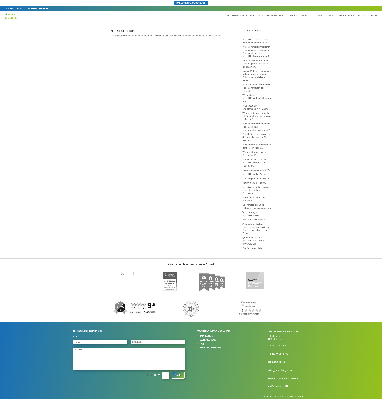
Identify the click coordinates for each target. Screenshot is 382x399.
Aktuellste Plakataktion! (253, 219)
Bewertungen (346, 16)
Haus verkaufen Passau (254, 182)
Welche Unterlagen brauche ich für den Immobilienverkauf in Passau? (256, 116)
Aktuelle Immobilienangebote (243, 16)
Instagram (306, 16)
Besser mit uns (275, 16)
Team (319, 16)
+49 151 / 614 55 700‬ (278, 353)
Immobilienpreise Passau (254, 174)
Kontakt (330, 16)
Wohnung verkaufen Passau (256, 178)
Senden (178, 375)
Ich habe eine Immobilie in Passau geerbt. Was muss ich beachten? (255, 63)
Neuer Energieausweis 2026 (256, 170)
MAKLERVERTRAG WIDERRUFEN (191, 3)
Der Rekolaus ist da (252, 248)
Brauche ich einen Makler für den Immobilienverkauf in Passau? (256, 137)
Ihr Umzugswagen (367, 16)
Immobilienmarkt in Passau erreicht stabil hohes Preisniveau (255, 190)
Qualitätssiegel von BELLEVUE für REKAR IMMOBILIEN (253, 240)
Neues (293, 16)
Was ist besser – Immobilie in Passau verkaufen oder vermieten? (256, 87)
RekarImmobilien (276, 362)
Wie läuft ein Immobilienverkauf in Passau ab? (256, 98)
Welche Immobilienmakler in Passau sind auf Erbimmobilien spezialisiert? (256, 126)
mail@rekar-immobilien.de (280, 386)
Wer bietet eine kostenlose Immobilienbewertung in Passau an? (255, 162)
